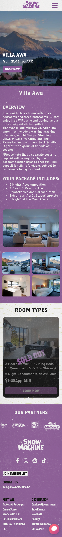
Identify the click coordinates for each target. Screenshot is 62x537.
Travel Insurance (41, 524)
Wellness (37, 514)
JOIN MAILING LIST (15, 473)
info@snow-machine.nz (16, 487)
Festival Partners (12, 519)
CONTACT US (10, 482)
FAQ (5, 529)
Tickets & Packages (14, 504)
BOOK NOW (12, 69)
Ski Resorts (38, 529)
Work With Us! (11, 514)
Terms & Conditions (14, 524)
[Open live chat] (54, 529)
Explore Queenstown (43, 504)
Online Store (10, 509)
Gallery (36, 519)
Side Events (38, 509)
